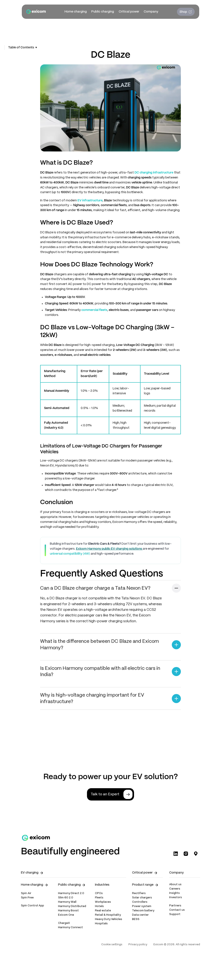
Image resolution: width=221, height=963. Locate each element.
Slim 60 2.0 (65, 897)
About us (175, 884)
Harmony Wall (67, 902)
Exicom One (66, 915)
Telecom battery (143, 910)
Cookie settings (111, 944)
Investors (175, 897)
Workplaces (103, 902)
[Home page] (36, 12)
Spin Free (27, 897)
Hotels (99, 906)
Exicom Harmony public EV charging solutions (109, 548)
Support (174, 914)
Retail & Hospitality (108, 915)
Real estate (103, 910)
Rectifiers (139, 893)
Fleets (99, 897)
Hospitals (101, 923)
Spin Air (26, 893)
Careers (174, 889)
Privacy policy (137, 944)
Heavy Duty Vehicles (108, 919)
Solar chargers (142, 897)
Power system (141, 906)
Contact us (177, 910)
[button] (75, 11)
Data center (140, 915)
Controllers (139, 902)
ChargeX (64, 923)
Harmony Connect (70, 927)
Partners (175, 905)
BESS (135, 919)
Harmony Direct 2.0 (71, 893)
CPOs (99, 893)
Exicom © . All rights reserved (176, 944)
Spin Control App (32, 905)
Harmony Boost (68, 910)
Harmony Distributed (72, 906)
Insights (174, 893)
